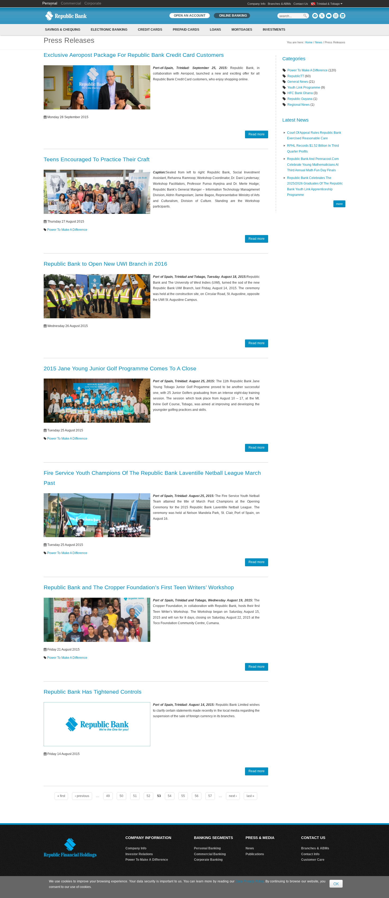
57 (210, 796)
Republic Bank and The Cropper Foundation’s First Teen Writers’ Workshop (139, 587)
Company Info (256, 3)
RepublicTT (295, 76)
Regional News (298, 105)
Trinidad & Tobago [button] (328, 3)
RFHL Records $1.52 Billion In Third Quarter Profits (313, 148)
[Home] (66, 15)
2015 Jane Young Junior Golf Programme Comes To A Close (120, 368)
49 (108, 796)
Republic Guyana (300, 99)
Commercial (71, 3)
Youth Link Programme (303, 87)
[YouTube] (329, 16)
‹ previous (82, 796)
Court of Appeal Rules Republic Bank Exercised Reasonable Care (314, 135)
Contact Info (310, 854)
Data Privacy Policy (250, 881)
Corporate (92, 3)
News (318, 42)
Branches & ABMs (279, 3)
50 (121, 796)
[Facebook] (315, 16)
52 (148, 796)
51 (135, 796)
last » (250, 796)
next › (233, 796)
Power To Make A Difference (67, 230)
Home (309, 42)
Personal (50, 3)
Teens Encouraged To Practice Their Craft (97, 159)
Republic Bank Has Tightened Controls (93, 692)
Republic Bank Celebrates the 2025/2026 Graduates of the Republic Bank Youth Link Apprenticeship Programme (315, 186)
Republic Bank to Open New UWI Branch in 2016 (105, 264)
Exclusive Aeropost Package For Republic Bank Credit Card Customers (134, 55)
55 (183, 796)
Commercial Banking (210, 854)
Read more (256, 134)
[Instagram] (335, 16)
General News (297, 82)
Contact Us (300, 3)
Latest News (295, 120)
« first (61, 796)
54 (169, 796)
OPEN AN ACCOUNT (189, 15)
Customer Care (312, 860)
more (339, 203)
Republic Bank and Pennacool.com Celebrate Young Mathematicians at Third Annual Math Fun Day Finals (313, 164)
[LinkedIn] (342, 16)
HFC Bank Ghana (300, 93)
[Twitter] (322, 16)
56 (196, 796)
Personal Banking (207, 848)
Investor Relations (139, 854)
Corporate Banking (208, 860)
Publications (255, 854)
